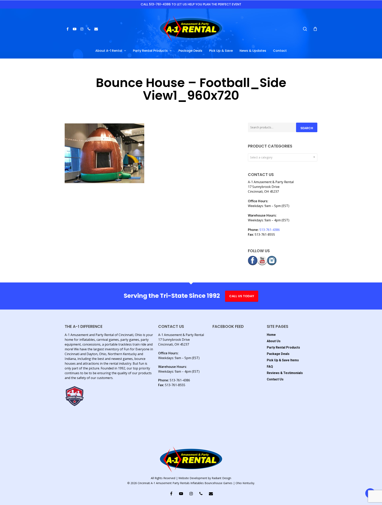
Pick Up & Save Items (283, 360)
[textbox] (282, 157)
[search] (305, 29)
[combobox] (282, 157)
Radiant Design (221, 478)
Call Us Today (241, 296)
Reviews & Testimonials (285, 373)
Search (306, 128)
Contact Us (275, 379)
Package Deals (278, 354)
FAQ (270, 366)
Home (271, 335)
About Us (274, 341)
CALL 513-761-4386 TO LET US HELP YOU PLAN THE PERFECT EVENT (191, 4)
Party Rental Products (283, 347)
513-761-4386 (269, 230)
